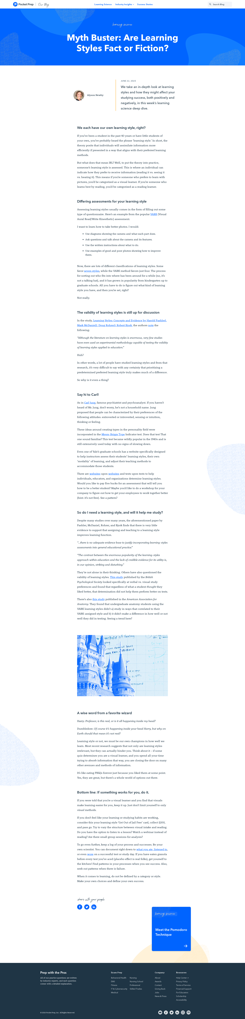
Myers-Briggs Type (113, 434)
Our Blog (43, 4)
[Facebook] (79, 907)
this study (98, 599)
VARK (153, 214)
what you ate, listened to (151, 849)
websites (94, 473)
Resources (181, 972)
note (151, 325)
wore (90, 854)
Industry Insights (123, 4)
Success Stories (145, 4)
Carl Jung (89, 402)
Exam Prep (116, 972)
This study (116, 577)
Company (160, 972)
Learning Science (103, 4)
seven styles (91, 271)
